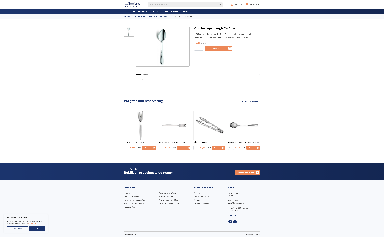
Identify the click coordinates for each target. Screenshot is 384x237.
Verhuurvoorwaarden (201, 203)
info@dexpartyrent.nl (236, 203)
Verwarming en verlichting (168, 200)
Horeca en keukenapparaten (134, 200)
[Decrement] (196, 48)
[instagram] (235, 221)
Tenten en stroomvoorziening (170, 203)
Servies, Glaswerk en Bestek (142, 16)
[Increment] (201, 48)
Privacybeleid (248, 234)
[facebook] (230, 221)
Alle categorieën (138, 11)
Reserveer (217, 48)
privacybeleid (32, 224)
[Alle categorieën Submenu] (147, 11)
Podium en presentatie (167, 193)
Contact (185, 11)
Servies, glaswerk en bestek (134, 203)
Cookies (257, 234)
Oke (37, 229)
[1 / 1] (162, 47)
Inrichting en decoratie (132, 196)
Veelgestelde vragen (170, 11)
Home (126, 11)
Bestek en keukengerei (162, 16)
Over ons (154, 11)
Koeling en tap (129, 207)
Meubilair (127, 193)
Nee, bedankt (18, 229)
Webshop (127, 16)
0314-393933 (233, 200)
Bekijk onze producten (251, 101)
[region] (26, 223)
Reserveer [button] (148, 148)
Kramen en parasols (166, 196)
